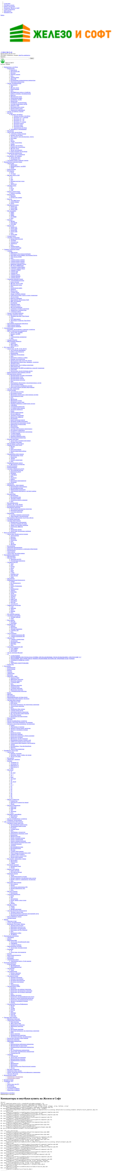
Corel (12, 606)
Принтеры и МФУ (12, 676)
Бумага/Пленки (11, 964)
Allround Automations (16, 629)
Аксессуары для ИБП (17, 332)
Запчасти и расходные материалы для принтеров (21, 724)
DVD (12, 448)
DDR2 (12, 212)
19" (11, 780)
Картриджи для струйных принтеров (21, 992)
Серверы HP (14, 273)
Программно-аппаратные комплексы (17, 323)
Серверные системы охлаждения (20, 308)
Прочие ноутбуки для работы (22, 116)
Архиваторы (14, 641)
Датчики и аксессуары (17, 912)
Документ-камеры (16, 498)
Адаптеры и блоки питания (18, 133)
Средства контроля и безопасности (17, 910)
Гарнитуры (14, 817)
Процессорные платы (17, 108)
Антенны (13, 845)
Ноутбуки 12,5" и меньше (21, 117)
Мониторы (10, 770)
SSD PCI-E (14, 184)
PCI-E (12, 172)
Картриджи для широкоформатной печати (22, 996)
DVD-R (13, 1010)
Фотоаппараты (11, 550)
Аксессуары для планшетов (18, 952)
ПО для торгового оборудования (20, 713)
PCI (12, 187)
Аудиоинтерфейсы (16, 434)
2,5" (12, 176)
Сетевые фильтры (12, 340)
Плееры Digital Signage (17, 412)
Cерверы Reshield (15, 276)
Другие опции (15, 297)
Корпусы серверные (16, 298)
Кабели (13, 479)
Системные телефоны (13, 1088)
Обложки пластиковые (17, 979)
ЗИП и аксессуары (16, 1023)
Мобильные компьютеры (14, 1041)
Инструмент (14, 860)
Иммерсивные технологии (18, 489)
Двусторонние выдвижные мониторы (21, 509)
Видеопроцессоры (16, 497)
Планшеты (10, 949)
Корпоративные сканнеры (18, 1059)
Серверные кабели (16, 311)
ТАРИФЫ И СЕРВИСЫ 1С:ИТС (20, 660)
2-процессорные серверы (18, 261)
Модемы (13, 850)
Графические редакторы (14, 605)
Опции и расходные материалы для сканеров (20, 722)
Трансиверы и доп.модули (18, 832)
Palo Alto (13, 602)
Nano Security (14, 575)
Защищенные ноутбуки (20, 128)
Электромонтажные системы (19, 876)
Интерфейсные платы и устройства (20, 92)
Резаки (9, 692)
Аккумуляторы (15, 535)
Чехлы (12, 543)
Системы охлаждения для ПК (19, 104)
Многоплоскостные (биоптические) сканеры (23, 1066)
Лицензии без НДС (16, 559)
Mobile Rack (14, 165)
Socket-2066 (14, 208)
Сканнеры (10, 1054)
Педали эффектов (15, 414)
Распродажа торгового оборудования (17, 1038)
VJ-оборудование (15, 433)
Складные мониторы (16, 512)
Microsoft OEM (11, 557)
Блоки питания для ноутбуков (19, 151)
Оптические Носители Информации (17, 1004)
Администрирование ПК (18, 635)
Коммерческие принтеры (18, 1025)
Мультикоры (14, 418)
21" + (12, 784)
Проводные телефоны (13, 1090)
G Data (12, 572)
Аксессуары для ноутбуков (14, 132)
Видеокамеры (14, 495)
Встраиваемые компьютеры (15, 506)
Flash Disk (13, 808)
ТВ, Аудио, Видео (9, 347)
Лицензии (13, 811)
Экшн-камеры (11, 552)
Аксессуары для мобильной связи (20, 942)
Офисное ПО (11, 638)
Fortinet (13, 581)
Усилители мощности (17, 409)
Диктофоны (10, 937)
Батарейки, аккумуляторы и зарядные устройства (21, 329)
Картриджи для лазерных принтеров (21, 989)
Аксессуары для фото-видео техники (17, 534)
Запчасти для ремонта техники (19, 729)
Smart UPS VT (15, 345)
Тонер (12, 970)
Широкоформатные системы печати (17, 697)
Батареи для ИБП (15, 334)
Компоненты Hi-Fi (16, 471)
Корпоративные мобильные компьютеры (22, 1044)
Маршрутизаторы (15, 836)
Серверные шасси (16, 305)
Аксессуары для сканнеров (18, 1057)
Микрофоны (14, 426)
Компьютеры (11, 68)
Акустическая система (17, 470)
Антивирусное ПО (12, 562)
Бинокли (13, 537)
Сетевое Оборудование (17, 851)
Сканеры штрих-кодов (17, 710)
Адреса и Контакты (9, 9)
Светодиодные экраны (17, 384)
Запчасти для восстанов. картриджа (21, 728)
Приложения (10, 578)
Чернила (13, 747)
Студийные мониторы (13, 519)
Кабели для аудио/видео (17, 351)
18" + (12, 775)
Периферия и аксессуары (11, 750)
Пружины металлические (18, 980)
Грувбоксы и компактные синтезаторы (21, 431)
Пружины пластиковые (17, 982)
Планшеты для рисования (14, 820)
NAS (12, 317)
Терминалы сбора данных (18, 709)
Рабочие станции (15, 74)
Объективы (14, 540)
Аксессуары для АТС (13, 1084)
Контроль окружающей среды (19, 915)
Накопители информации (18, 110)
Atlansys (13, 590)
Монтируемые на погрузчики (19, 1045)
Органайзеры (14, 899)
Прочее (13, 141)
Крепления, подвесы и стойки (19, 357)
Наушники (14, 482)
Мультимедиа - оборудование (15, 485)
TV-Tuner (13, 173)
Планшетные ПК (15, 1053)
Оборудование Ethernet (13, 325)
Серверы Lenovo (15, 274)
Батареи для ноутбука (17, 135)
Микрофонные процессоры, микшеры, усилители (25, 362)
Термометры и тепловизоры (15, 1076)
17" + (12, 774)
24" (11, 789)
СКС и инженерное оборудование (13, 821)
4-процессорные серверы (18, 262)
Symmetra (13, 342)
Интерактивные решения (14, 374)
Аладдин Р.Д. (14, 603)
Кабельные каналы (12, 873)
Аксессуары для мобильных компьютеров (22, 1051)
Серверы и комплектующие (12, 249)
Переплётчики (11, 718)
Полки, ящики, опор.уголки (18, 900)
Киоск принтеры (15, 1033)
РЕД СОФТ (14, 651)
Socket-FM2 (14, 230)
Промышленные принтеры (18, 1035)
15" (11, 771)
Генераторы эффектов (17, 526)
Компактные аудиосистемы (18, 424)
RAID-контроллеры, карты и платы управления (24, 295)
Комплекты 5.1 (15, 767)
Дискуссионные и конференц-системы (21, 385)
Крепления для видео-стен (18, 927)
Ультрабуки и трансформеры (19, 129)
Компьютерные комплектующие (13, 162)
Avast (12, 563)
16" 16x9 (13, 772)
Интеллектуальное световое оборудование (22, 387)
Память (13, 144)
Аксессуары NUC (15, 157)
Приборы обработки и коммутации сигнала (23, 403)
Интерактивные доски (17, 377)
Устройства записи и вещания (19, 500)
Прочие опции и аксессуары (19, 856)
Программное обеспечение (11, 555)
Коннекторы (14, 893)
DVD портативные (16, 449)
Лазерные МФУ (15, 678)
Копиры (9, 670)
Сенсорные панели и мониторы (19, 712)
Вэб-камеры (10, 758)
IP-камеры (13, 827)
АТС (8, 1082)
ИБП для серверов (16, 301)
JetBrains (13, 626)
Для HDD (13, 240)
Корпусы (13, 95)
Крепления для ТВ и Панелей (19, 930)
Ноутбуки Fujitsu (18, 126)
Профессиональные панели (15, 463)
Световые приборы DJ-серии (19, 523)
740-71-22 (6, 52)
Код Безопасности (16, 583)
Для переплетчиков (12, 976)
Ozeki (12, 618)
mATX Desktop (15, 202)
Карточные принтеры (13, 1039)
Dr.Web (13, 566)
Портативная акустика (17, 396)
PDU (12, 897)
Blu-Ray (13, 221)
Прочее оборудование (17, 857)
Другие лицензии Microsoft (14, 652)
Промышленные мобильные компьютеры (22, 1047)
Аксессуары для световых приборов (21, 531)
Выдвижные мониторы (13, 507)
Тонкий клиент (15, 77)
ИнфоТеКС (14, 592)
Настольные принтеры (17, 1029)
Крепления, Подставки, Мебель (16, 924)
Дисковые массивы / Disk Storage (20, 316)
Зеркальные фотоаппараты (14, 547)
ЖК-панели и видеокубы (18, 464)
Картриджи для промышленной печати (22, 999)
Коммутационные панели (18, 420)
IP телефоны (10, 1085)
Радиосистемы (15, 427)
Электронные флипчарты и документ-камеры (23, 491)
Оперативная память (16, 98)
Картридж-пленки (16, 732)
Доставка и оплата (9, 5)
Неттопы (13, 73)
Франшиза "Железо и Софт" (12, 8)
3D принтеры (11, 695)
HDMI (12, 168)
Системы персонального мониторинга (21, 428)
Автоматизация (11, 918)
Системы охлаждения (13, 237)
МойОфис (13, 643)
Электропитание (8, 328)
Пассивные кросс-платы (17, 107)
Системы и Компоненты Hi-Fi (15, 469)
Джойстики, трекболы (13, 759)
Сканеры (9, 672)
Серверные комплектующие (15, 279)
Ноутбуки (10, 113)
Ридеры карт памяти (16, 197)
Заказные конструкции (17, 925)
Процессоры (14, 101)
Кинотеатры (10, 513)
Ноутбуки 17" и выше (20, 122)
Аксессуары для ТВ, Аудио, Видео (17, 348)
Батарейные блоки (16, 866)
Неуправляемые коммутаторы (19, 824)
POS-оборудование (16, 715)
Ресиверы (13, 473)
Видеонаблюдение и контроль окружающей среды (25, 913)
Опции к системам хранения (15, 313)
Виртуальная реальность (14, 955)
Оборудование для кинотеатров (19, 516)
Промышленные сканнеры (18, 1060)
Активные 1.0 (14, 762)
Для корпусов (14, 242)
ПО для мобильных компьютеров (20, 1050)
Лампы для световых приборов (19, 525)
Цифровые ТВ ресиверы (17, 354)
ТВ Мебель (14, 934)
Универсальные (15, 246)
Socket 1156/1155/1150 (17, 239)
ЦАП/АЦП (14, 369)
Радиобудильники (12, 466)
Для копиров (10, 968)
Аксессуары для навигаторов (19, 947)
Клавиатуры (14, 801)
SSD (12, 86)
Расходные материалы (10, 962)
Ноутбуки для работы (17, 114)
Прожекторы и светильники (18, 522)
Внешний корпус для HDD (18, 166)
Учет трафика (14, 648)
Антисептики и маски (13, 1078)
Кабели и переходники (13, 191)
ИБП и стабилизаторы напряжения (17, 331)
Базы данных (11, 620)
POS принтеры (15, 1022)
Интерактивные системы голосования (21, 375)
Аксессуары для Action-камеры (16, 553)
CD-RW (13, 1008)
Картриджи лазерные (16, 734)
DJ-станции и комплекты (18, 430)
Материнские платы (16, 96)
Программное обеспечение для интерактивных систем (26, 383)
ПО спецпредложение (13, 614)
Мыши (12, 804)
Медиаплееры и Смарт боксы (15, 443)
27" (11, 792)
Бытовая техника (8, 1079)
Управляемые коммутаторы (18, 826)
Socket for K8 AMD (16, 248)
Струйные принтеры (16, 688)
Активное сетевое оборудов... (15, 823)
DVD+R (13, 1014)
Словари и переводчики (17, 639)
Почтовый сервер (15, 642)
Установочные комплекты (18, 560)
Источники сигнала (16, 393)
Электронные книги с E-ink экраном (21, 961)
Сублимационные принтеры (19, 691)
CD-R (12, 1007)
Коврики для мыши (16, 753)
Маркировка (14, 861)
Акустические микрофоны (18, 350)
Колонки (9, 761)
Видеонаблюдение (16, 848)
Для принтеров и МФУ (13, 986)
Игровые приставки (13, 439)
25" (11, 790)
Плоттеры (10, 675)
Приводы (10, 219)
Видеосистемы (11, 494)
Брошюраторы (11, 667)
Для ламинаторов (12, 971)
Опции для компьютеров (14, 83)
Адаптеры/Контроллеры (17, 280)
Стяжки (13, 863)
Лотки (12, 875)
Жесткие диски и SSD (13, 175)
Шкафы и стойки (12, 904)
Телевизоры (10, 483)
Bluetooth (13, 196)
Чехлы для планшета (16, 150)
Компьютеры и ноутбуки (11, 67)
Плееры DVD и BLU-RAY (14, 445)
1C (8, 654)
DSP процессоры (15, 366)
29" (11, 795)
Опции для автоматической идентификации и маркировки (23, 1072)
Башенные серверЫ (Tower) (18, 264)
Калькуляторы (11, 669)
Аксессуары (10, 163)
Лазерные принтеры (16, 685)
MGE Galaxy (14, 344)
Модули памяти (11, 211)
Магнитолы (14, 399)
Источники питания (13, 864)
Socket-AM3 (14, 228)
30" (11, 796)
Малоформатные (15, 965)
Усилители (14, 477)
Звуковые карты (11, 185)
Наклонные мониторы (17, 510)
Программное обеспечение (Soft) (20, 299)
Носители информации (13, 805)
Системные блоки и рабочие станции (17, 160)
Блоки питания (15, 89)
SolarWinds (14, 623)
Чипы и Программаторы (17, 749)
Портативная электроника (11, 936)
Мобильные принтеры (17, 679)
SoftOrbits (13, 608)
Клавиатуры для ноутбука (18, 147)
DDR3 (12, 213)
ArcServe (13, 596)
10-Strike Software (15, 617)
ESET (12, 571)
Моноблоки (10, 130)
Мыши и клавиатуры (13, 799)
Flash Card (13, 807)
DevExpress (14, 627)
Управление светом (16, 529)
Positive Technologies (16, 586)
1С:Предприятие (15, 655)
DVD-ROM (14, 222)
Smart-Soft (13, 595)
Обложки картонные (16, 977)
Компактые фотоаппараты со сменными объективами (22, 549)
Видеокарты (14, 85)
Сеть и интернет (11, 633)
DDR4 (12, 215)
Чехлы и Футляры (16, 756)
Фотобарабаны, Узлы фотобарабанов (21, 746)
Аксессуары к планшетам (18, 154)
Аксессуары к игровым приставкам (21, 440)
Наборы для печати (16, 995)
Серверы (9, 251)
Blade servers (14, 252)
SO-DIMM (13, 216)
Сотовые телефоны (16, 944)
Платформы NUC (15, 159)
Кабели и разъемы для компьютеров (21, 93)
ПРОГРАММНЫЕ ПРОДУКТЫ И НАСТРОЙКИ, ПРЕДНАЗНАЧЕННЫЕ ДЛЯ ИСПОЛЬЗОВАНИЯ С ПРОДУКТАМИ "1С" (46, 657)
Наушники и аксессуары (17, 402)
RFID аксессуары (15, 701)
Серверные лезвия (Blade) (18, 267)
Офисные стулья (11, 921)
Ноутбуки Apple (18, 125)
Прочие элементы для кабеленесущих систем (23, 878)
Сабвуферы (14, 405)
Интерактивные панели (17, 378)
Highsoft (13, 611)
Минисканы (14, 1065)
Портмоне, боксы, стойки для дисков (21, 755)
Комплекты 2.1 (15, 765)
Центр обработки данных (14, 916)
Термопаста (14, 243)
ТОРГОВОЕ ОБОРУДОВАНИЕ (20, 663)
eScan (12, 568)
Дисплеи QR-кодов (12, 1073)
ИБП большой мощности (14, 341)
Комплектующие (15, 304)
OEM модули (14, 1056)
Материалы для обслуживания (19, 738)
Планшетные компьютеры (14, 153)
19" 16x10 (13, 781)
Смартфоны (14, 943)
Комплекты (14, 70)
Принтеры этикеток (16, 681)
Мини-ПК (13, 79)
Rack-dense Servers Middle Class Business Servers (24, 255)
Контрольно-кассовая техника (19, 716)
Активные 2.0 (14, 764)
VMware (13, 598)
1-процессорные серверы (18, 259)
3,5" (12, 178)
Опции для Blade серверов (18, 294)
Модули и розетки (12, 891)
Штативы (13, 544)
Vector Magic (14, 649)
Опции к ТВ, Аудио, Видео (15, 504)
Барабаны (13, 987)
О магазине (7, 3)
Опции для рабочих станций (15, 111)
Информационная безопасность (16, 580)
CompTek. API (14, 630)
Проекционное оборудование (15, 454)
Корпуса (9, 199)
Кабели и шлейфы (16, 193)
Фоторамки (10, 958)
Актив (12, 593)
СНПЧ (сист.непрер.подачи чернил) (21, 741)
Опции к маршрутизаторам (18, 841)
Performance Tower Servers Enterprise (21, 254)
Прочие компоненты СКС (18, 888)
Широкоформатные (16, 967)
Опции (12, 906)
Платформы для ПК (16, 99)
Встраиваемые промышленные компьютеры (23, 80)
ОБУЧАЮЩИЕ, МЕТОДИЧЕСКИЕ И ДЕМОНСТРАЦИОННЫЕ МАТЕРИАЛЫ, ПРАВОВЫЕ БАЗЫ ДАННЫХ (43, 658)
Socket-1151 (14, 206)
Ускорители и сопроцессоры (18, 310)
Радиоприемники (12, 467)
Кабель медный (15, 870)
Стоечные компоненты (13, 894)
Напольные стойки (16, 933)
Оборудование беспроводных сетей (21, 842)
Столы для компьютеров (14, 922)
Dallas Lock (14, 599)
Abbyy (12, 609)
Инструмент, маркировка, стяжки (16, 858)
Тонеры (13, 744)
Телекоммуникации (16, 844)
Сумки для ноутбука (16, 142)
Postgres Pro (10, 664)
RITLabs (13, 621)
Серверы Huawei (15, 277)
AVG (12, 565)
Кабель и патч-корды (13, 869)
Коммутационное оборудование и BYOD (18, 372)
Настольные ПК (15, 71)
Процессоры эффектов (17, 417)
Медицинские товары (10, 1075)
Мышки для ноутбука (17, 145)
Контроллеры (11, 194)
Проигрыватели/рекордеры (18, 437)
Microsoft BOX (11, 556)
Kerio (12, 584)
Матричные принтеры (17, 689)
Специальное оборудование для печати (18, 698)
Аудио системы (11, 390)
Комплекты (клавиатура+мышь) (19, 802)
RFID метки (14, 703)
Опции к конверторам (17, 839)
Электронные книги (13, 959)
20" (11, 783)
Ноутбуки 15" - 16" (19, 120)
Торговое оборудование (14, 700)
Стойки (13, 907)
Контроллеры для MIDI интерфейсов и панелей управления (27, 368)
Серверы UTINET (16, 270)
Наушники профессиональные (19, 421)
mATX (12, 203)
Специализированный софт (15, 646)
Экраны (13, 458)
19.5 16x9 (13, 778)
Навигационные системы (14, 946)
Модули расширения (16, 307)
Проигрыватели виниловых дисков (20, 423)
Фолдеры (9, 719)
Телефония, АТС (8, 1081)
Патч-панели (14, 884)
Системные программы (13, 615)
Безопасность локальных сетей (19, 833)
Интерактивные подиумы (18, 380)
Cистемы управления (13, 388)
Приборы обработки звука (18, 436)
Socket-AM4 (14, 209)
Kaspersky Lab (14, 574)
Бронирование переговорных (19, 486)
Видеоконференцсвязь (17, 488)
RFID (12, 1032)
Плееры (9, 953)
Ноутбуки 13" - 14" (19, 119)
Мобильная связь (12, 940)
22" (11, 786)
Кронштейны (14, 353)
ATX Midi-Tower (15, 200)
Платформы (14, 302)
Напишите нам (8, 12)
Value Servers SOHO (16, 256)
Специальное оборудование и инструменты (23, 743)
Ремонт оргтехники (9, 6)
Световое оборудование (14, 520)
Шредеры (10, 694)
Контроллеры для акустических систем (22, 371)
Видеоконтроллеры (12, 503)
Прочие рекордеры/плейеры (18, 451)
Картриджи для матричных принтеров (21, 990)
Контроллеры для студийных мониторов (22, 365)
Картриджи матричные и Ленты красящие (22, 735)
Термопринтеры (15, 686)
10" (11, 950)
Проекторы (14, 457)
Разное (12, 411)
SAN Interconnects (15, 319)
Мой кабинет (7, 11)
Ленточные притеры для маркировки (21, 1036)
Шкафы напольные (16, 909)
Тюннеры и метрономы (17, 415)
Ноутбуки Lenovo (19, 123)
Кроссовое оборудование (14, 882)
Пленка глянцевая (16, 973)
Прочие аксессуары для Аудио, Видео (21, 360)
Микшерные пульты (16, 400)
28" (11, 793)
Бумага (12, 725)
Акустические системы (17, 391)
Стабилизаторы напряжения (18, 337)
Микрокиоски (14, 1063)
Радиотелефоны (11, 1087)
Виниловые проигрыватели (18, 480)
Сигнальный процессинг (18, 406)
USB (12, 190)
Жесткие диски (15, 87)
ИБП (12, 335)
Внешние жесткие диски (17, 181)
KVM (12, 896)
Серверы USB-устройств (18, 854)
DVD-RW (13, 224)
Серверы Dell (14, 271)
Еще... (12, 76)
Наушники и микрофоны (14, 814)
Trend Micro (14, 600)
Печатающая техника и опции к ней (21, 740)
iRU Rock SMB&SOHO (17, 265)
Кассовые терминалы (13, 1069)
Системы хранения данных (15, 314)
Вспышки (13, 538)
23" (11, 787)
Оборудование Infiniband (14, 326)
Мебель (6, 919)
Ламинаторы (10, 673)
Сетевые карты (11, 236)
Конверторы (14, 835)
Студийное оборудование (18, 408)
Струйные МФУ (15, 682)
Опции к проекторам (16, 460)
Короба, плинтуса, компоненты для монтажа (23, 879)
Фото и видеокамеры (10, 532)
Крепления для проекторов (18, 928)
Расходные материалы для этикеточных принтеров (25, 704)
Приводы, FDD (15, 105)
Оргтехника (7, 666)
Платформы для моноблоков (19, 102)
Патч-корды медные (16, 872)
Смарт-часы (10, 956)
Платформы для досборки (14, 156)
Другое (13, 1068)
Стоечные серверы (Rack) (18, 268)
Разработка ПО (11, 624)
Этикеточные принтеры (17, 706)
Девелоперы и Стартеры (17, 727)
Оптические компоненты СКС (19, 887)
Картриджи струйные (17, 737)
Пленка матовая (15, 974)
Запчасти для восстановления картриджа (22, 998)
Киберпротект (15, 589)
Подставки (14, 138)
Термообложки (15, 985)
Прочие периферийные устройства (17, 721)
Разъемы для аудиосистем (18, 359)
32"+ (12, 798)
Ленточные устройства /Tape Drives (20, 320)
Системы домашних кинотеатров (20, 514)
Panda (12, 577)
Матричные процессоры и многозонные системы (24, 394)
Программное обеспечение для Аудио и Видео (20, 517)
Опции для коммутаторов (18, 838)
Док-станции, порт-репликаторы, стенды (22, 136)
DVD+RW (13, 1016)
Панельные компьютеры (17, 82)
